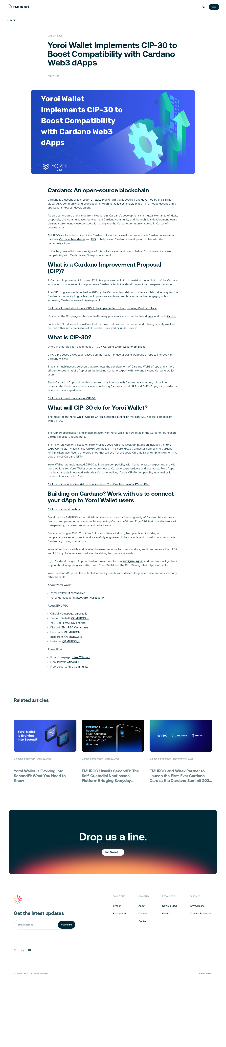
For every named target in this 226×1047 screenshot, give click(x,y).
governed (147, 199)
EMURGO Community (75, 627)
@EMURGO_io (80, 618)
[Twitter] (15, 950)
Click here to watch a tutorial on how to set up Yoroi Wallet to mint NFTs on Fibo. (99, 484)
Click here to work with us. (64, 509)
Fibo (73, 452)
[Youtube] (29, 950)
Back (13, 20)
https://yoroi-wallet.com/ (88, 597)
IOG (93, 239)
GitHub (171, 316)
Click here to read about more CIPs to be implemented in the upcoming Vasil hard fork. (102, 308)
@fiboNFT (73, 662)
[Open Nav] (214, 7)
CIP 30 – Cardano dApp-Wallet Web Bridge (118, 346)
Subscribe (66, 924)
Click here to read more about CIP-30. (72, 398)
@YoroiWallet (76, 593)
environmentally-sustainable (116, 203)
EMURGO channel (74, 622)
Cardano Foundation (72, 239)
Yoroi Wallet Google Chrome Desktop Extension (99, 416)
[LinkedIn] (22, 950)
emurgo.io (81, 613)
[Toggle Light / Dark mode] (203, 7)
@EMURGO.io (73, 632)
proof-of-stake (92, 199)
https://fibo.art (81, 657)
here (150, 316)
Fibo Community (78, 666)
